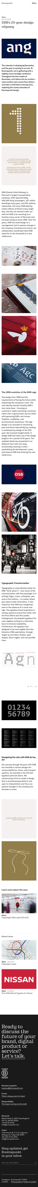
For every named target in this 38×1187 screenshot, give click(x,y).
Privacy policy (16, 1182)
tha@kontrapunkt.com (10, 1139)
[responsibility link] (8, 1073)
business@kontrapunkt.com (12, 1088)
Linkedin (5, 1182)
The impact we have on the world (14, 1104)
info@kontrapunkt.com (10, 1125)
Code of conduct (30, 1182)
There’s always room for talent (13, 1096)
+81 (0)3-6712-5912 (10, 1137)
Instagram (6, 1179)
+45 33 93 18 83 (8, 1123)
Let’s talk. (13, 1056)
